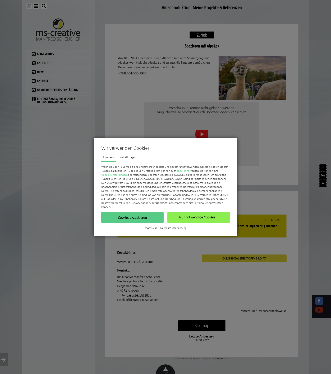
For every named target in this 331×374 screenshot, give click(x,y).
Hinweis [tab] (108, 157)
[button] (132, 217)
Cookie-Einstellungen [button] (114, 174)
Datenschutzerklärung (173, 227)
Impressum (150, 227)
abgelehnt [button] (183, 170)
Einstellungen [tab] (127, 157)
